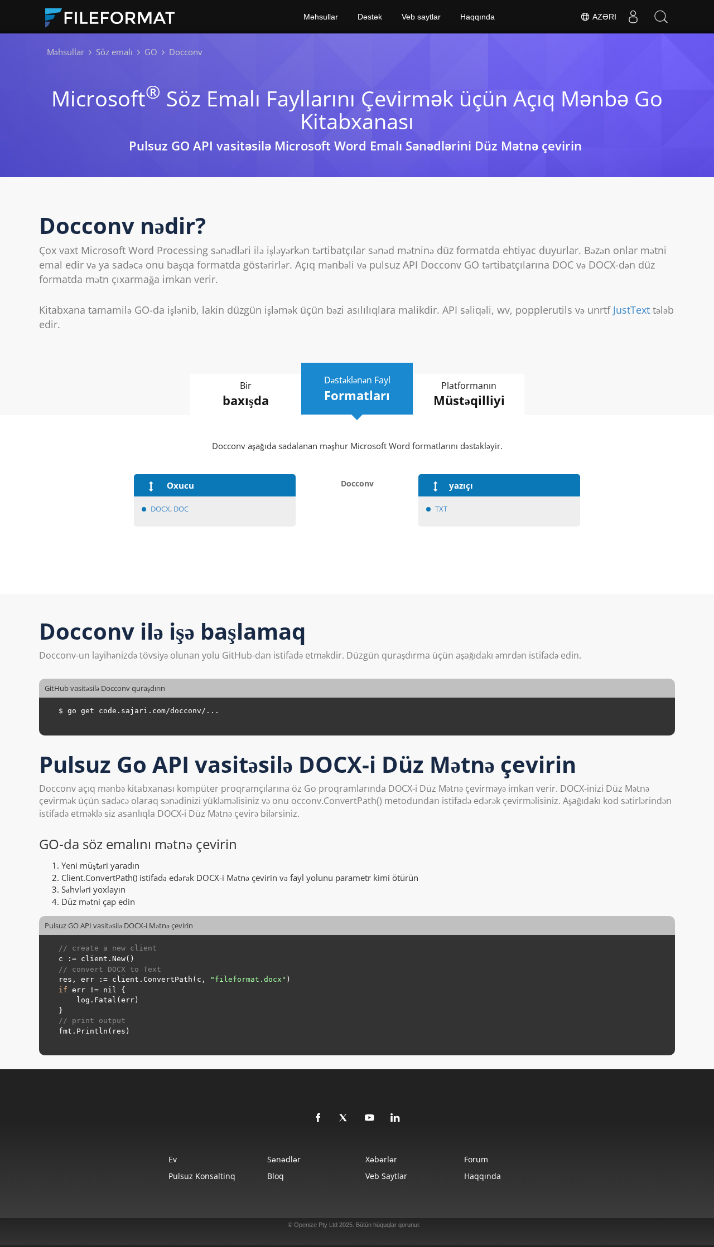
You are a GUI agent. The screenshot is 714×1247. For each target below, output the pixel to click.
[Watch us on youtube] (370, 1118)
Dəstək (370, 16)
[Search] (661, 16)
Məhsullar (320, 16)
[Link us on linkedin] (395, 1118)
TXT (441, 509)
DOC (181, 509)
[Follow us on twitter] (344, 1118)
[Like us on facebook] (318, 1118)
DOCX (160, 509)
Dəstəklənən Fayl (357, 388)
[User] (633, 16)
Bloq (275, 1176)
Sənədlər (284, 1159)
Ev (172, 1159)
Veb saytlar (421, 16)
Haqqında (477, 16)
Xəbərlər (381, 1159)
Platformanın (469, 394)
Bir (246, 394)
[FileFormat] (114, 17)
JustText (631, 309)
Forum (476, 1159)
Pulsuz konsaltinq (201, 1176)
